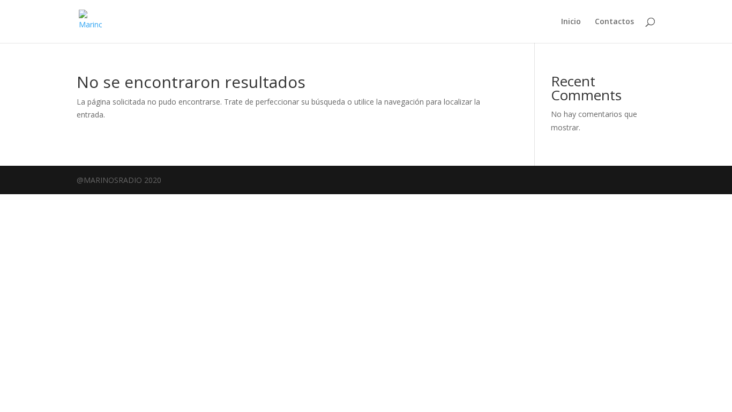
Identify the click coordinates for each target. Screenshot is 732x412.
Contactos (614, 22)
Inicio (571, 22)
